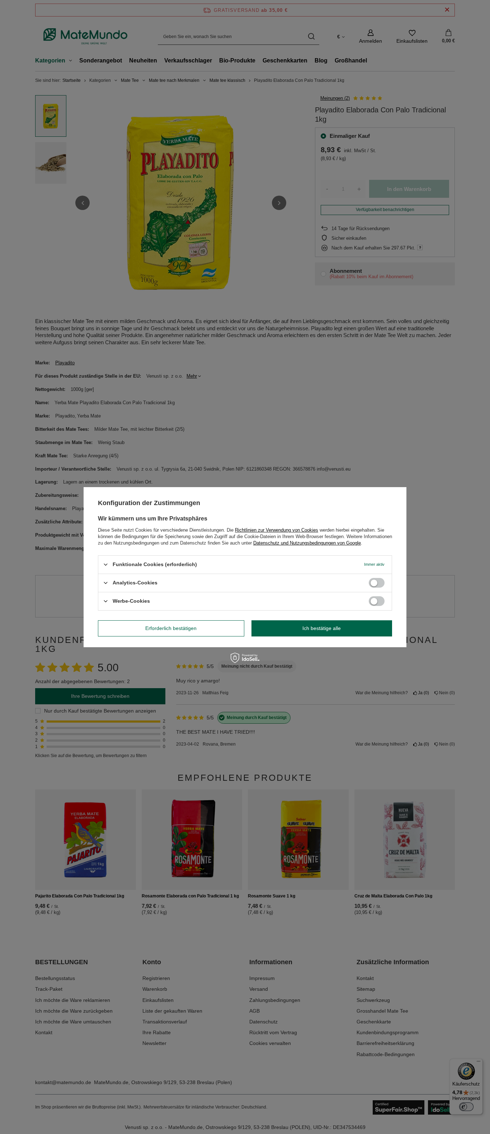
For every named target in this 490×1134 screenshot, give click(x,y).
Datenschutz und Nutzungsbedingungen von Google (307, 542)
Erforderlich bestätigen (171, 628)
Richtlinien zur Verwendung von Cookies (276, 529)
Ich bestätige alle (321, 628)
